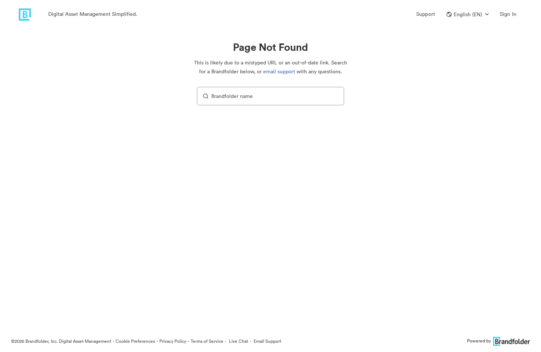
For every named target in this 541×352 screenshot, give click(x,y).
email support (279, 71)
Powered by (479, 341)
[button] (467, 14)
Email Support (266, 341)
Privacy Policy (172, 341)
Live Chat (238, 341)
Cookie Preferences (135, 341)
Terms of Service (207, 341)
